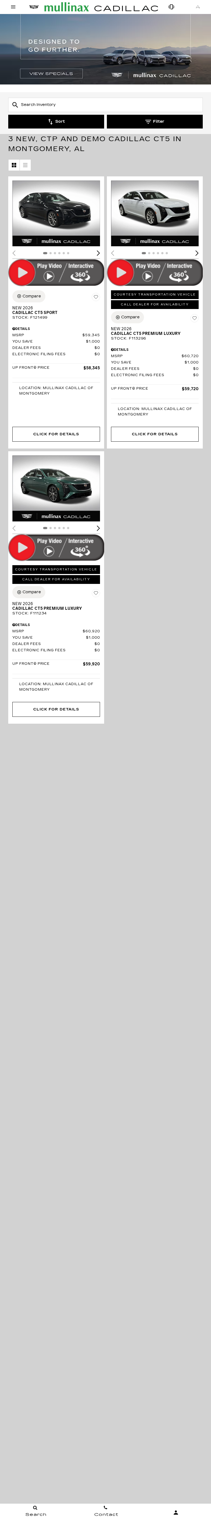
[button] (98, 253)
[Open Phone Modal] (171, 7)
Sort (60, 121)
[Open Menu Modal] (13, 7)
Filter (158, 121)
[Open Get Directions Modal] (198, 7)
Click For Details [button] (56, 434)
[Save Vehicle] (96, 297)
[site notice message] (105, 49)
